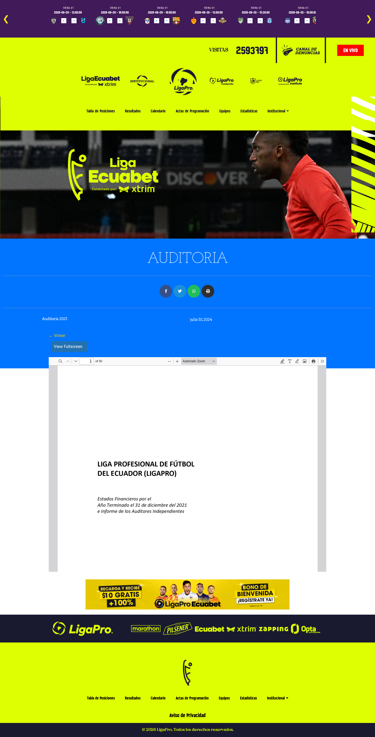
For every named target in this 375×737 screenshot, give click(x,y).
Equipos (224, 111)
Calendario (158, 111)
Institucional (276, 111)
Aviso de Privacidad (187, 715)
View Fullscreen (68, 346)
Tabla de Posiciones (100, 111)
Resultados (133, 111)
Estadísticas (249, 111)
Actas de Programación (192, 111)
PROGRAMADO (61, 28)
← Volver (57, 335)
